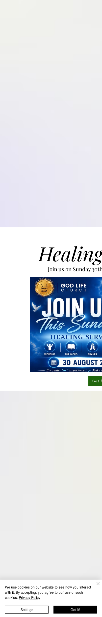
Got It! (75, 609)
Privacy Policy (29, 597)
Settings (27, 609)
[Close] (95, 586)
